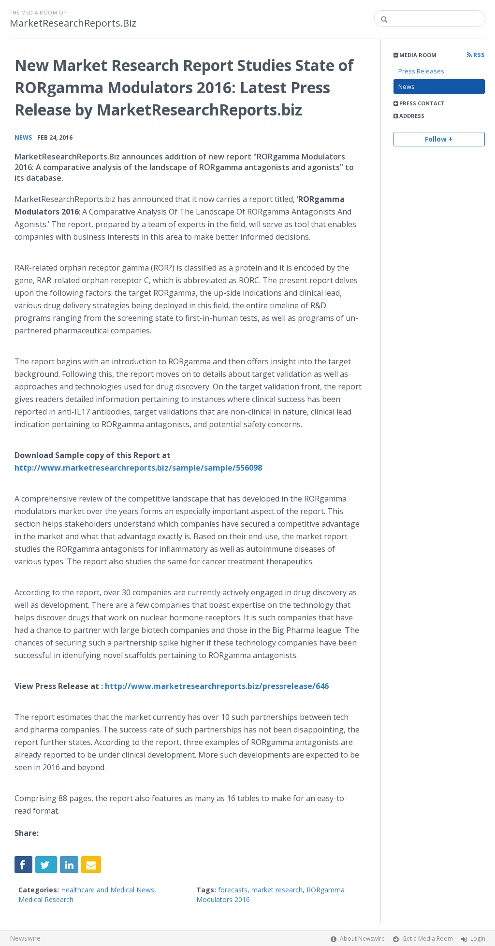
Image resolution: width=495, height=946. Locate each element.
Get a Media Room (427, 938)
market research (277, 889)
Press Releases (421, 71)
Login (477, 938)
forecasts (233, 889)
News (406, 86)
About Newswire (362, 938)
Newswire (25, 938)
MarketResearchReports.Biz (73, 23)
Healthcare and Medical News (107, 889)
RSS (478, 55)
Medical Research (45, 899)
